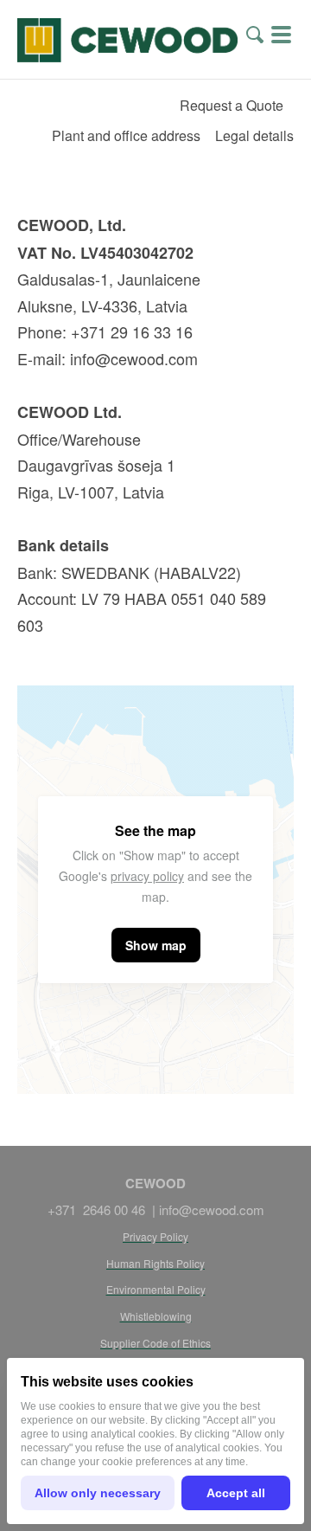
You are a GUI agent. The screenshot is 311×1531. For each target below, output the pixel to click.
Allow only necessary (98, 1493)
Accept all (235, 1493)
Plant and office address (126, 135)
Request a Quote (231, 105)
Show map (156, 945)
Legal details (254, 135)
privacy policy (147, 876)
